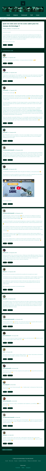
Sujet (7, 18)
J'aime (5, 63)
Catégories (15, 15)
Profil (31, 15)
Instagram (28, 467)
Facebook (18, 467)
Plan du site (11, 460)
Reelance (9, 28)
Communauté (24, 15)
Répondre (10, 63)
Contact (37, 15)
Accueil (8, 15)
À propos (15, 460)
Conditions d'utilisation (22, 460)
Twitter (23, 467)
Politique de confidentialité (32, 460)
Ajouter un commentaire (7, 449)
